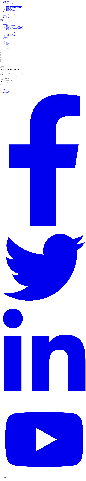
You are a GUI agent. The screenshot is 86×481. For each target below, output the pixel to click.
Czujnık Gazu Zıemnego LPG (12, 10)
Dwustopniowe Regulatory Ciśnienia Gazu (14, 4)
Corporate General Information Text (7, 63)
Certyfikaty (5, 16)
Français (7, 44)
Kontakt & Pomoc (6, 17)
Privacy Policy (6, 92)
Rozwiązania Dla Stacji (10, 14)
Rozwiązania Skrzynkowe (11, 12)
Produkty (5, 2)
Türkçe (7, 42)
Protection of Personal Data (5, 64)
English (7, 43)
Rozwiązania (5, 11)
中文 (7, 50)
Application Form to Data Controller (7, 65)
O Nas (4, 15)
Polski (4, 41)
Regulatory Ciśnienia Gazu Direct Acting (14, 6)
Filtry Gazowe (8, 8)
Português (8, 46)
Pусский (7, 49)
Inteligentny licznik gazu (10, 3)
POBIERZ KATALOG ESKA (7, 479)
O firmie (4, 89)
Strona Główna (6, 1)
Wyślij (2, 67)
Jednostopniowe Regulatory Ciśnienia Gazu (14, 7)
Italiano (7, 48)
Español (7, 45)
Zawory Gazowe (9, 9)
